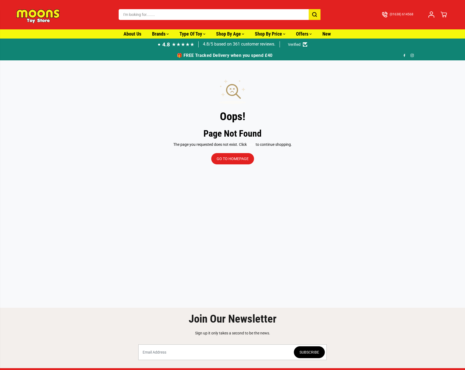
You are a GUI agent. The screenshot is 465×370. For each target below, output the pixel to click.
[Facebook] (404, 55)
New (326, 34)
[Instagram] (412, 55)
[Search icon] (314, 14)
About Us (132, 34)
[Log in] (431, 14)
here (251, 144)
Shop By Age (229, 34)
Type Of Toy (191, 34)
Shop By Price (269, 34)
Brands (159, 34)
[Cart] (443, 14)
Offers (302, 34)
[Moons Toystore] (38, 15)
